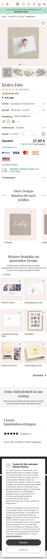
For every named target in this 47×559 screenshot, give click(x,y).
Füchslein (8, 242)
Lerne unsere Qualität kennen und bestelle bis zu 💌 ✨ (23, 10)
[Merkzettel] (29, 4)
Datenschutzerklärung (14, 536)
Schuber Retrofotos (9, 366)
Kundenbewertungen (10, 93)
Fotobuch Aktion (8, 303)
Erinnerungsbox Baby (33, 366)
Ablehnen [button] (23, 549)
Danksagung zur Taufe (34, 303)
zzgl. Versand (39, 144)
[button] (34, 4)
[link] (20, 224)
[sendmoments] (7, 4)
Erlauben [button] (23, 542)
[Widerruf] (44, 4)
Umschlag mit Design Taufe (9, 335)
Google (8, 517)
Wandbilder (29, 334)
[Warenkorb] (39, 4)
